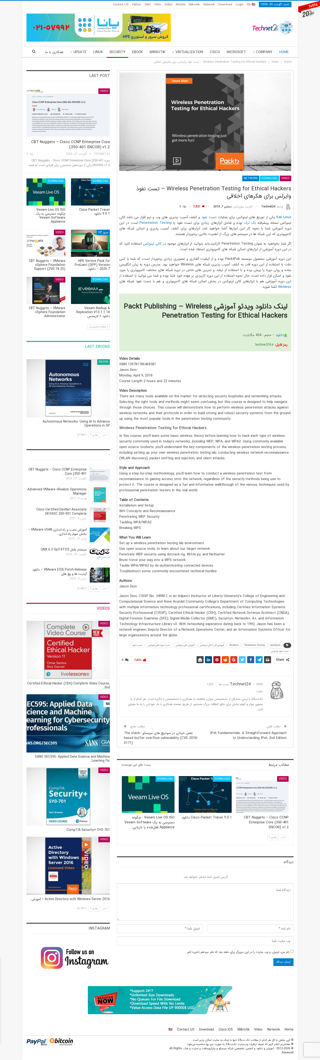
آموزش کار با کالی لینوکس (212, 645)
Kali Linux (283, 217)
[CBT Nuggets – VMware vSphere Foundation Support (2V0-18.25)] (45, 243)
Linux (98, 52)
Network (209, 4)
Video (168, 4)
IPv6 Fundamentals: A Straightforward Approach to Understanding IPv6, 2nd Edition (248, 735)
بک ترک (250, 223)
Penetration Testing (155, 223)
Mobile (180, 4)
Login (239, 4)
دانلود (280, 335)
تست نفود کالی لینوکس (159, 645)
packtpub (275, 645)
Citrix (157, 4)
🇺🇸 (170, 1029)
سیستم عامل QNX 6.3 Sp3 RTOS (64, 549)
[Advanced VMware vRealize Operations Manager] (100, 494)
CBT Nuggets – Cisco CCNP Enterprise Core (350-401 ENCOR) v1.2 (70, 144)
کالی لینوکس (152, 243)
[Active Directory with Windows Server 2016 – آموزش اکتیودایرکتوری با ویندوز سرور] (68, 866)
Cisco (215, 52)
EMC (148, 4)
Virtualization (189, 52)
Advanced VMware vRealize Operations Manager (57, 491)
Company (264, 52)
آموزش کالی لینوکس (184, 645)
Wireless (284, 287)
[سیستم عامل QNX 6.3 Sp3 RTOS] (100, 554)
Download (225, 4)
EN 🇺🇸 (251, 4)
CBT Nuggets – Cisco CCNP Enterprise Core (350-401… (57, 471)
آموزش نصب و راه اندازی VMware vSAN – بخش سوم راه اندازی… (57, 531)
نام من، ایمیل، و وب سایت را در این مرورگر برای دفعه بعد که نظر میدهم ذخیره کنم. (237, 952)
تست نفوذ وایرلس (280, 651)
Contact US (121, 4)
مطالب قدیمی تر (98, 327)
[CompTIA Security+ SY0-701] (68, 796)
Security (117, 52)
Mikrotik (194, 4)
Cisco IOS (226, 1029)
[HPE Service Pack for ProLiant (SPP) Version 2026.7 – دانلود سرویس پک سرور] (90, 243)
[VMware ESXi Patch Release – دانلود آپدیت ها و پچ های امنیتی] (100, 575)
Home (284, 52)
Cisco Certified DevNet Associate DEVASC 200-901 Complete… (61, 511)
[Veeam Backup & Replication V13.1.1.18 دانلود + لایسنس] (90, 290)
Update (80, 52)
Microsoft (236, 52)
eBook (137, 52)
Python (136, 4)
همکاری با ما (54, 52)
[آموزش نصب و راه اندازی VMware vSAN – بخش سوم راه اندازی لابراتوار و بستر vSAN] (100, 535)
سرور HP (103, 232)
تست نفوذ (208, 217)
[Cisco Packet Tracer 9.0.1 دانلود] (205, 794)
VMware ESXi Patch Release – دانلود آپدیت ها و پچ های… (59, 571)
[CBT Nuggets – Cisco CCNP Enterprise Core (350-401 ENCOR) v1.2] (262, 794)
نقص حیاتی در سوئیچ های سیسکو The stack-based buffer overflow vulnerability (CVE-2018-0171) (161, 738)
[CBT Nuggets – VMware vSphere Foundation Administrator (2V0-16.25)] (45, 290)
